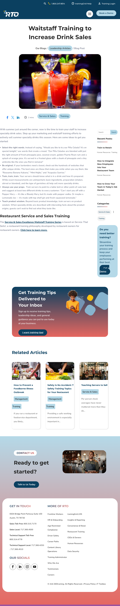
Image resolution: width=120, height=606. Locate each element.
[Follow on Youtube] (34, 567)
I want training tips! (32, 332)
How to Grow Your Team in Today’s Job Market (107, 187)
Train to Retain (104, 148)
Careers (51, 575)
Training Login (108, 4)
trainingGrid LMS (75, 514)
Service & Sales (47, 116)
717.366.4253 (37, 545)
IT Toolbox (101, 584)
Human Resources (104, 152)
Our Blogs (41, 48)
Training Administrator (57, 557)
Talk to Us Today (26, 484)
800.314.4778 (16, 539)
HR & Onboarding (55, 520)
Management (21, 399)
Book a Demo (106, 13)
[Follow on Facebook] (13, 567)
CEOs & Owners (74, 537)
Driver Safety (53, 535)
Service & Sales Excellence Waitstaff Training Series (33, 222)
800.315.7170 (29, 523)
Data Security (73, 551)
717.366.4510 (16, 549)
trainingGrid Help (83, 4)
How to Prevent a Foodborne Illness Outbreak (23, 389)
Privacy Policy (89, 584)
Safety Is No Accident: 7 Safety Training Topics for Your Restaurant (60, 389)
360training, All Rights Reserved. (68, 584)
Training (64, 116)
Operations (52, 551)
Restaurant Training (76, 531)
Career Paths (53, 541)
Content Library (54, 547)
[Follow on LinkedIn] (20, 567)
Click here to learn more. (34, 230)
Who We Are (53, 563)
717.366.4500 (26, 529)
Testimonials (53, 569)
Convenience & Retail (77, 526)
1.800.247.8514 (58, 4)
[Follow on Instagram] (27, 567)
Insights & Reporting (76, 520)
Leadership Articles (60, 48)
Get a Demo (104, 270)
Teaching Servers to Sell (94, 385)
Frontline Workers (55, 514)
